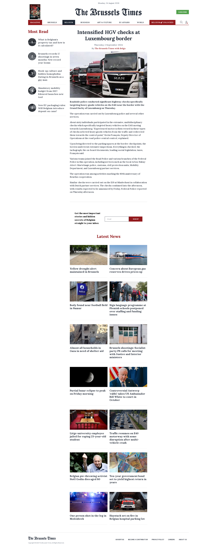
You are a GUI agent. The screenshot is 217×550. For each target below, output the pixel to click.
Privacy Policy (158, 539)
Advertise (120, 539)
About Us (183, 539)
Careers (171, 539)
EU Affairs (124, 22)
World (140, 22)
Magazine (35, 22)
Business (85, 22)
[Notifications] (186, 22)
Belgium (68, 22)
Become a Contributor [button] (138, 539)
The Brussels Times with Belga (110, 48)
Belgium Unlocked (162, 22)
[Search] (181, 22)
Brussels (52, 22)
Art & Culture (104, 22)
